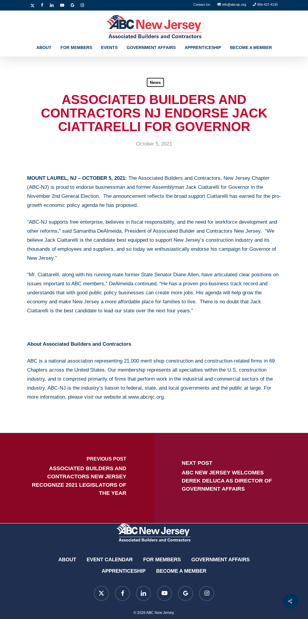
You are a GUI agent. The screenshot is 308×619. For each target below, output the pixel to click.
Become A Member (181, 571)
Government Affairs (220, 559)
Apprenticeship (124, 571)
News (155, 82)
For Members (162, 559)
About (67, 559)
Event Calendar (110, 559)
